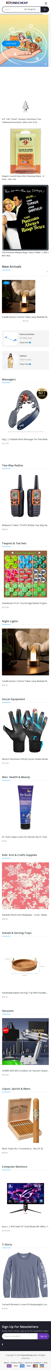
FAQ (45, 1362)
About (6, 1362)
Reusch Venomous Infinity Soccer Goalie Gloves (25, 759)
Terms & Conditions (33, 1362)
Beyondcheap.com (29, 1355)
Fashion (23, 356)
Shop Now (24, 343)
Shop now (11, 43)
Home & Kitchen (27, 334)
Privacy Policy (16, 1362)
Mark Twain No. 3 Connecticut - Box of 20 (22, 1148)
